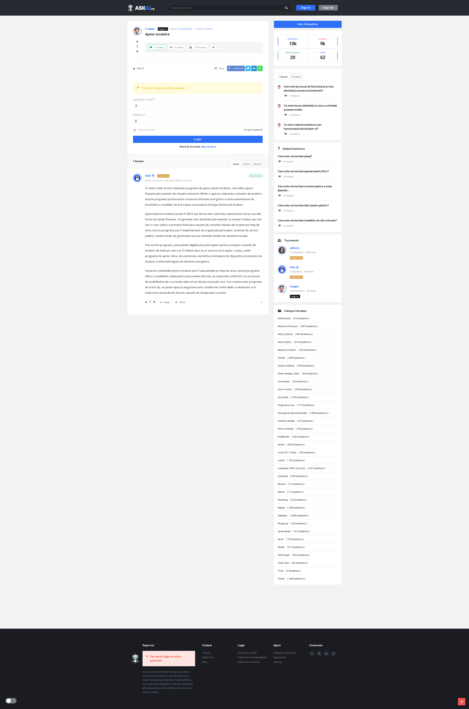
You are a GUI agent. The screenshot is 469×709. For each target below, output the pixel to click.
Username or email (144, 99)
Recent (257, 164)
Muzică (291, 484)
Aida (292, 267)
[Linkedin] (326, 653)
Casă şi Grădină (205, 28)
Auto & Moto (295, 342)
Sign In (306, 7)
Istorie (291, 444)
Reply (167, 302)
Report (140, 68)
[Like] (137, 41)
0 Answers (288, 161)
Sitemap (278, 662)
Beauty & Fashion (297, 350)
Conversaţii (293, 381)
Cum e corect (295, 389)
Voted (235, 164)
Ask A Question (308, 24)
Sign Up (328, 7)
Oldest (246, 164)
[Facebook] (312, 653)
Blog (204, 662)
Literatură (293, 476)
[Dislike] (137, 51)
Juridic (291, 460)
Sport (291, 539)
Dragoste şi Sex (296, 405)
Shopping (292, 523)
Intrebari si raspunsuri (285, 652)
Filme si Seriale (295, 428)
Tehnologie (294, 555)
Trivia (289, 570)
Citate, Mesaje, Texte (298, 373)
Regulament (280, 657)
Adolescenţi (294, 318)
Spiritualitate (294, 531)
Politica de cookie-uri (249, 662)
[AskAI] (145, 8)
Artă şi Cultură (295, 334)
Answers (296, 76)
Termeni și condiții (247, 652)
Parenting (292, 499)
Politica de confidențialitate (252, 657)
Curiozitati (293, 397)
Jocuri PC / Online (296, 452)
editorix (294, 248)
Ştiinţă (291, 547)
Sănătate (293, 515)
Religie (291, 507)
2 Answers (294, 95)
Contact (206, 652)
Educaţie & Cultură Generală (303, 413)
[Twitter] (319, 653)
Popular (284, 76)
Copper (294, 286)
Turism (291, 578)
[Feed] (333, 653)
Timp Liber (293, 563)
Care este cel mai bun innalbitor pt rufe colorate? (307, 220)
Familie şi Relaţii (296, 421)
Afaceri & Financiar (298, 326)
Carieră (291, 357)
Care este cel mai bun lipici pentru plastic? (303, 205)
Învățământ (294, 436)
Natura (291, 492)
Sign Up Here (208, 146)
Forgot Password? (253, 129)
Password (139, 114)
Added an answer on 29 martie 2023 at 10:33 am (168, 180)
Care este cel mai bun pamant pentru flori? (303, 171)
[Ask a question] (461, 701)
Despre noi (208, 657)
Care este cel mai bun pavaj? (295, 156)
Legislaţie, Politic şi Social (301, 468)
